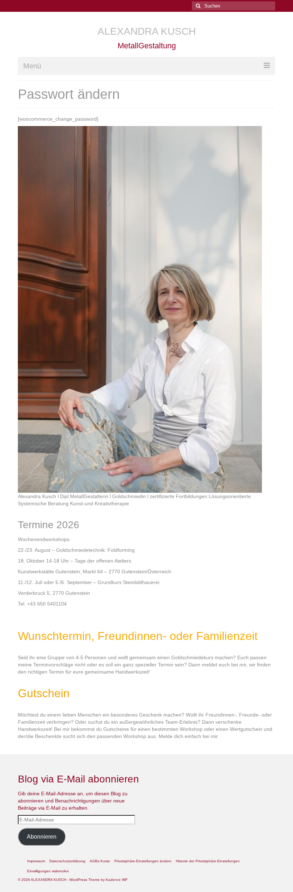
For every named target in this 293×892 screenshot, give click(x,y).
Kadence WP (117, 880)
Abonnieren (41, 837)
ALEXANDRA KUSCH (147, 31)
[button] (143, 861)
